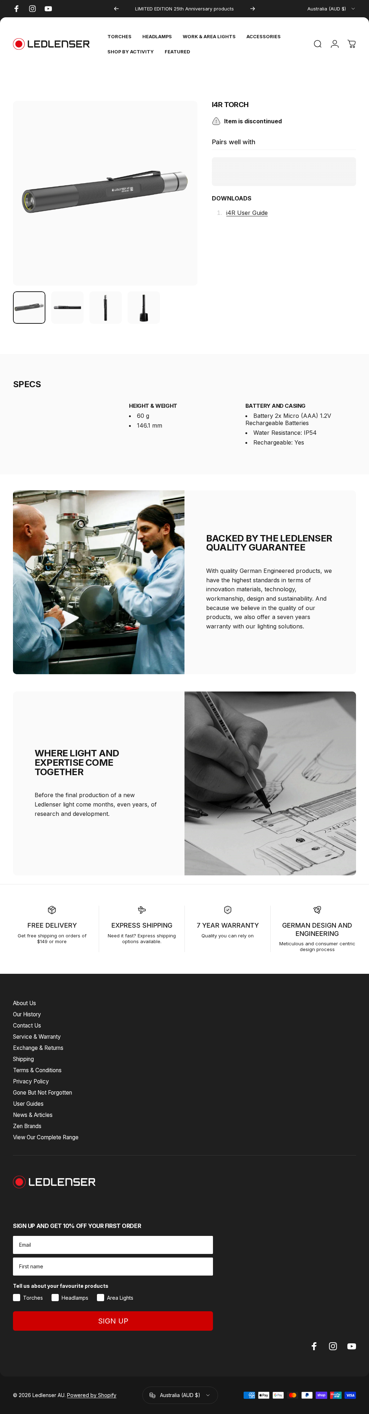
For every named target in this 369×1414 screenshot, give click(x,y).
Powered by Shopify (91, 1395)
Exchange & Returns (38, 1047)
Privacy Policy (31, 1081)
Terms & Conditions (37, 1070)
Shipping (23, 1059)
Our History (27, 1014)
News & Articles (33, 1115)
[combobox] (331, 8)
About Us (24, 1003)
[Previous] (116, 8)
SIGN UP (113, 1321)
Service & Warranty (37, 1036)
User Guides (28, 1103)
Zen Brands (27, 1126)
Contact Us (27, 1025)
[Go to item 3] (105, 307)
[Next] (253, 8)
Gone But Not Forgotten (42, 1092)
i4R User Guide (247, 212)
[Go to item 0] (29, 307)
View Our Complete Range (46, 1137)
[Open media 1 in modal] (105, 193)
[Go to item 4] (144, 307)
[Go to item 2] (67, 307)
